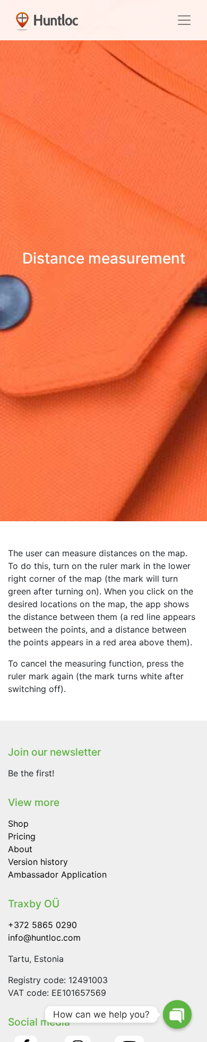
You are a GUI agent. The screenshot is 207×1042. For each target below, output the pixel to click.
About (20, 849)
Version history (38, 861)
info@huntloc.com (44, 937)
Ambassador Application (57, 874)
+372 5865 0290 (42, 925)
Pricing (22, 836)
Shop (18, 823)
